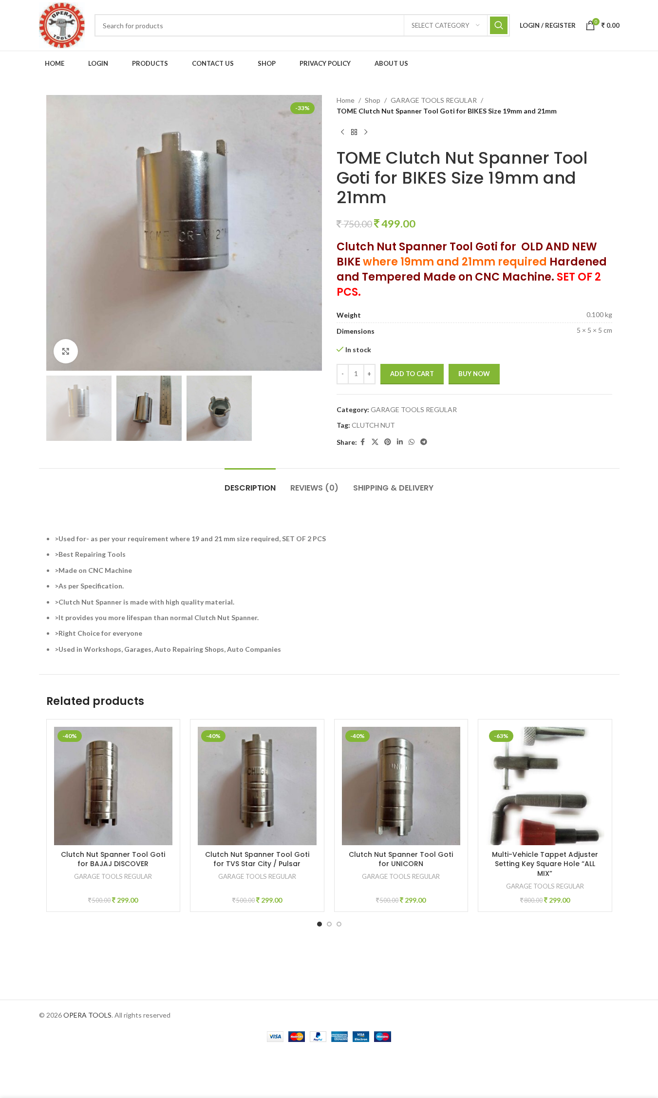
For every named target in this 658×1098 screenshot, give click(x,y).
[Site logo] (62, 24)
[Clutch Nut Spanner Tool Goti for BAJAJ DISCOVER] (113, 786)
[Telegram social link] (423, 442)
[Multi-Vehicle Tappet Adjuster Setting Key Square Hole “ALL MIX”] (545, 786)
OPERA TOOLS (87, 1015)
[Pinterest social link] (387, 442)
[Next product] (366, 132)
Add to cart (412, 374)
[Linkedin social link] (400, 442)
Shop (372, 100)
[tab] (250, 483)
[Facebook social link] (363, 442)
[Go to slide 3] (339, 924)
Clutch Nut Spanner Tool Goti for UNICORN (401, 859)
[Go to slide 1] (319, 924)
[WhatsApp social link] (411, 442)
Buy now (474, 374)
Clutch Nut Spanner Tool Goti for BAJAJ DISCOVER (113, 859)
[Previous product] (342, 132)
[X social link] (375, 442)
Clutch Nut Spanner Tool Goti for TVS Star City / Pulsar (257, 859)
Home (346, 100)
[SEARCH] (499, 25)
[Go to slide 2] (329, 924)
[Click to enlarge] (66, 351)
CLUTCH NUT (373, 425)
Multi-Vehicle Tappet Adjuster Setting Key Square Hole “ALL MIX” (545, 864)
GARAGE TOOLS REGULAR (434, 100)
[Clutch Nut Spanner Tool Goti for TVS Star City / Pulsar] (257, 786)
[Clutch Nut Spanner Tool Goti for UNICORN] (401, 786)
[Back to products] (354, 132)
